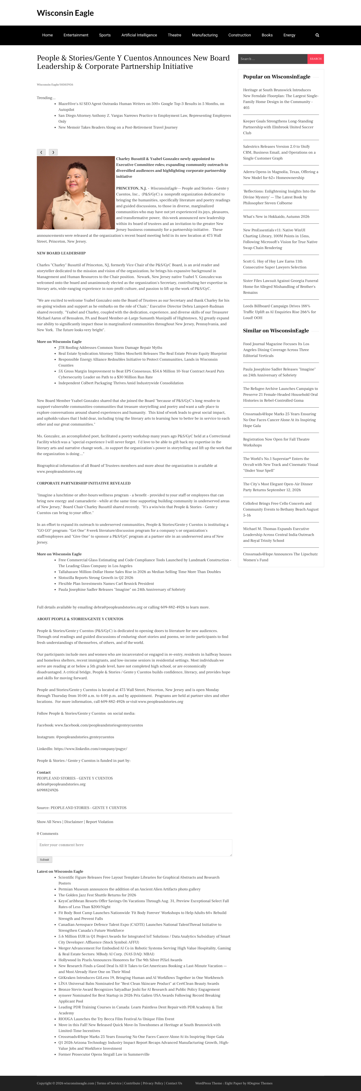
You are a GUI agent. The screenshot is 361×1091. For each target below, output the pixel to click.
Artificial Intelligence (139, 35)
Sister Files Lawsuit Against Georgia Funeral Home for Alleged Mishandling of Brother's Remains (280, 287)
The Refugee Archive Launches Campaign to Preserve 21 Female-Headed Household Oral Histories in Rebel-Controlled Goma (280, 394)
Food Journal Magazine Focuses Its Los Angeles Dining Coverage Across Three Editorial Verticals (276, 350)
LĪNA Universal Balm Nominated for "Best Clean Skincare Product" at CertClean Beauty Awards (138, 983)
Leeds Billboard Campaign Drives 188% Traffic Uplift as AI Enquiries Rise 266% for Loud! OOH (279, 312)
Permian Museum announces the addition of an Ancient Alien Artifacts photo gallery (129, 889)
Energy (289, 35)
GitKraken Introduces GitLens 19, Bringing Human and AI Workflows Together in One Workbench (140, 977)
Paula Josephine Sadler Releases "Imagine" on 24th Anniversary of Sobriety (122, 589)
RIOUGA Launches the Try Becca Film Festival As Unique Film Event (116, 1019)
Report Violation (99, 822)
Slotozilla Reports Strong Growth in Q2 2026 (95, 577)
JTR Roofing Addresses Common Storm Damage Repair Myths (110, 347)
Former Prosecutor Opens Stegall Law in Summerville (104, 1054)
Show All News (49, 822)
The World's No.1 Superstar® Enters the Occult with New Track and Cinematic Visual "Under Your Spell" (280, 465)
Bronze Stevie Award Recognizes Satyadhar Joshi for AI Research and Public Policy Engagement (139, 989)
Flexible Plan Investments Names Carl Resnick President (106, 583)
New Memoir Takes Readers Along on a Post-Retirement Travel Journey (118, 127)
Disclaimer (73, 822)
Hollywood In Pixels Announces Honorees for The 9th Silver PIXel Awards (120, 960)
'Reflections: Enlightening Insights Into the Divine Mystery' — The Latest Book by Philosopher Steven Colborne (279, 197)
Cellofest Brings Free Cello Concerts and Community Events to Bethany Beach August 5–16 (281, 509)
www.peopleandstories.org (59, 471)
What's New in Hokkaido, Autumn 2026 (276, 216)
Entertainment (76, 35)
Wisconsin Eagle (65, 12)
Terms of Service (109, 1083)
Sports (105, 35)
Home (47, 35)
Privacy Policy (153, 1083)
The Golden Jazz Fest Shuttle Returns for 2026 (97, 895)
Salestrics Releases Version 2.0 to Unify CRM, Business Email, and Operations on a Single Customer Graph (279, 152)
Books (267, 35)
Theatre (174, 35)
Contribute (132, 1083)
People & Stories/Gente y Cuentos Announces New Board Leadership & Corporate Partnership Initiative (133, 62)
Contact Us (174, 1083)
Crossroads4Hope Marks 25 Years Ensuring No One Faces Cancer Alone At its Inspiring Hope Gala (141, 1036)
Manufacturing (205, 35)
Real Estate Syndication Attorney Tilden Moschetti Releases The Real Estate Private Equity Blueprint (142, 353)
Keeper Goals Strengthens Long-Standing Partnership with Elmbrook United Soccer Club (278, 127)
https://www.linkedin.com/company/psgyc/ (90, 749)
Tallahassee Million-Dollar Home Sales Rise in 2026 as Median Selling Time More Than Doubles (139, 572)
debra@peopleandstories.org (118, 607)
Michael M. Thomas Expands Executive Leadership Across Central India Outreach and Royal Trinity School (278, 535)
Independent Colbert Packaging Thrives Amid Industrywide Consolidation (121, 383)
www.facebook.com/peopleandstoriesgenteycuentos (99, 725)
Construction (239, 35)
